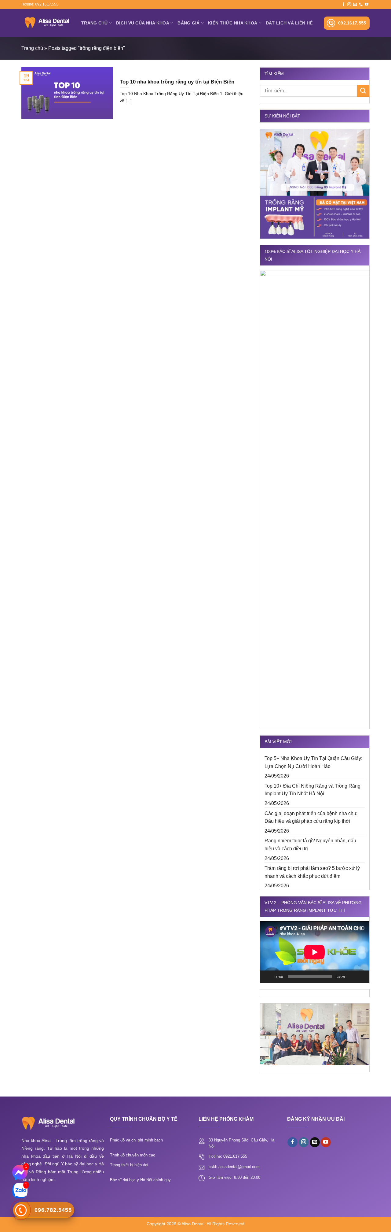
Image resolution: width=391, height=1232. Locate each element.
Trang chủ (94, 22)
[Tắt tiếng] (352, 977)
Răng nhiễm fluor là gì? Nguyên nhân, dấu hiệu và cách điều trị (310, 844)
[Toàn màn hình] (361, 977)
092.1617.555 (352, 22)
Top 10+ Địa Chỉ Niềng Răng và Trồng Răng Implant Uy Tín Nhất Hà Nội (312, 789)
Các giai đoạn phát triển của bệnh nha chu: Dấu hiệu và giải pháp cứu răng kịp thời (311, 817)
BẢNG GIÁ (188, 22)
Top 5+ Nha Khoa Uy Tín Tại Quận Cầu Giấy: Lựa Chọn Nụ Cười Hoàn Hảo (313, 762)
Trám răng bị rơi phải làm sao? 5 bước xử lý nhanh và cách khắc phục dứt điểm (312, 872)
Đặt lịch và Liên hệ (289, 22)
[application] (314, 952)
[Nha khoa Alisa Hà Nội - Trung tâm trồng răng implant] (46, 22)
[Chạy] (268, 977)
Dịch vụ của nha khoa (142, 22)
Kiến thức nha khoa (232, 22)
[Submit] (363, 91)
